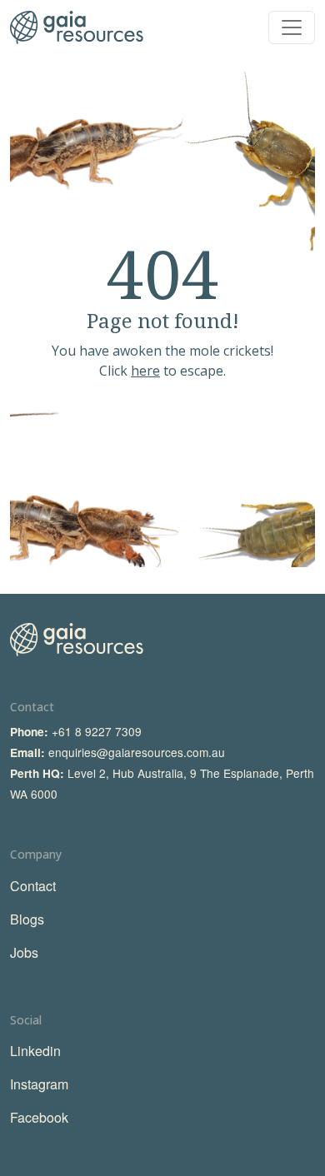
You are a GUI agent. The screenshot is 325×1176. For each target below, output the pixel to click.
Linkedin (35, 1050)
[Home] (76, 27)
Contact (33, 885)
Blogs (27, 919)
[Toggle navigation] (291, 27)
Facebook (39, 1117)
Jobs (24, 952)
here (145, 370)
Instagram (39, 1084)
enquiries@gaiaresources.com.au (136, 752)
